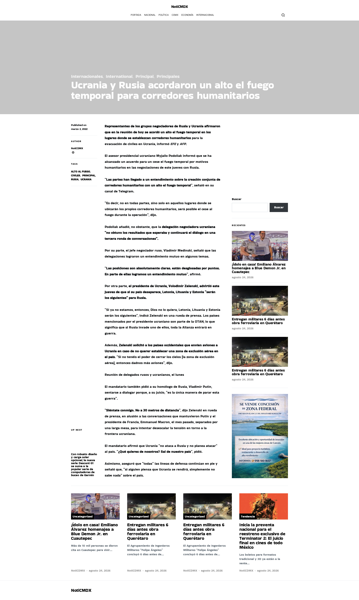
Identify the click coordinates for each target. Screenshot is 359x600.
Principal (145, 76)
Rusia (75, 179)
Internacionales (87, 76)
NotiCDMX (77, 148)
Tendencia (248, 516)
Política (164, 14)
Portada (136, 14)
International (119, 76)
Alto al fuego (80, 171)
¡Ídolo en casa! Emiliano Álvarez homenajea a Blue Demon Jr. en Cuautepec (259, 268)
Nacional (150, 14)
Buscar (236, 199)
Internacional (205, 14)
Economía (187, 14)
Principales (168, 76)
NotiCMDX (179, 6)
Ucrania (86, 179)
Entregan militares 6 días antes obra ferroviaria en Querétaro (258, 320)
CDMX (175, 14)
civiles (75, 175)
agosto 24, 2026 (243, 277)
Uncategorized (83, 516)
